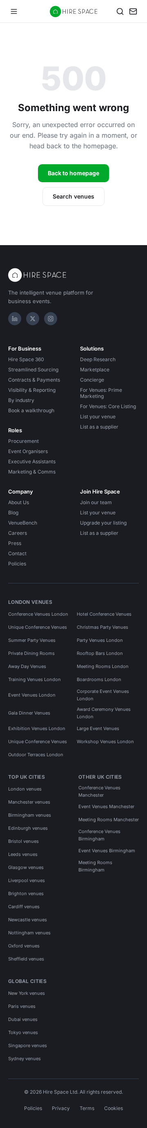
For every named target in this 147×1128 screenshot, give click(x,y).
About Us (18, 502)
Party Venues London (100, 640)
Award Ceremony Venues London (104, 712)
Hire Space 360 (26, 359)
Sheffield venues (26, 959)
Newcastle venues (27, 920)
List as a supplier (99, 427)
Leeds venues (23, 854)
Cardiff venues (24, 906)
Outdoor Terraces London (35, 754)
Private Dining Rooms (31, 653)
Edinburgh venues (28, 828)
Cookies (113, 1108)
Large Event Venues (98, 728)
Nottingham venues (29, 933)
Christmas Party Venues (102, 627)
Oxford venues (24, 946)
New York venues (26, 993)
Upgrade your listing (103, 523)
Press (14, 543)
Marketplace (94, 369)
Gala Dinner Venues (29, 713)
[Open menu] (14, 11)
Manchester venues (29, 802)
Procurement (23, 441)
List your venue (98, 416)
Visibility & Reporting (32, 390)
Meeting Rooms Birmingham (95, 866)
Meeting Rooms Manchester (108, 819)
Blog (13, 512)
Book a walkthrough (31, 410)
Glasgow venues (26, 867)
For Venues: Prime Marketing (101, 393)
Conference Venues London (38, 614)
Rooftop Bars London (100, 653)
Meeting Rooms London (103, 666)
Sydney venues (24, 1058)
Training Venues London (34, 679)
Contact (17, 553)
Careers (17, 533)
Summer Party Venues (32, 640)
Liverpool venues (26, 880)
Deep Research (98, 359)
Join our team (96, 502)
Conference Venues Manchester (99, 791)
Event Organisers (28, 451)
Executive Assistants (32, 461)
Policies (17, 564)
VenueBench (22, 523)
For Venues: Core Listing (108, 406)
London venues (25, 789)
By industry (21, 400)
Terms (87, 1108)
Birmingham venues (29, 815)
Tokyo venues (23, 1032)
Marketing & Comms (32, 472)
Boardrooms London (99, 679)
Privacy (61, 1108)
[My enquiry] (133, 11)
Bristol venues (23, 841)
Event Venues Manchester (106, 806)
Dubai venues (23, 1019)
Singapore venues (27, 1045)
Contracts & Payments (34, 380)
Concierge (92, 380)
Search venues (73, 196)
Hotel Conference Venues (104, 614)
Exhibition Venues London (36, 728)
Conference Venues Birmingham (99, 835)
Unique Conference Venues (37, 627)
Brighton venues (26, 893)
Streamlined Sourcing (33, 369)
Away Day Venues (27, 666)
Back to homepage (73, 173)
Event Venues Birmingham (106, 850)
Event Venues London (32, 695)
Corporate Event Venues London (103, 694)
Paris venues (22, 1006)
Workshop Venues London (105, 741)
